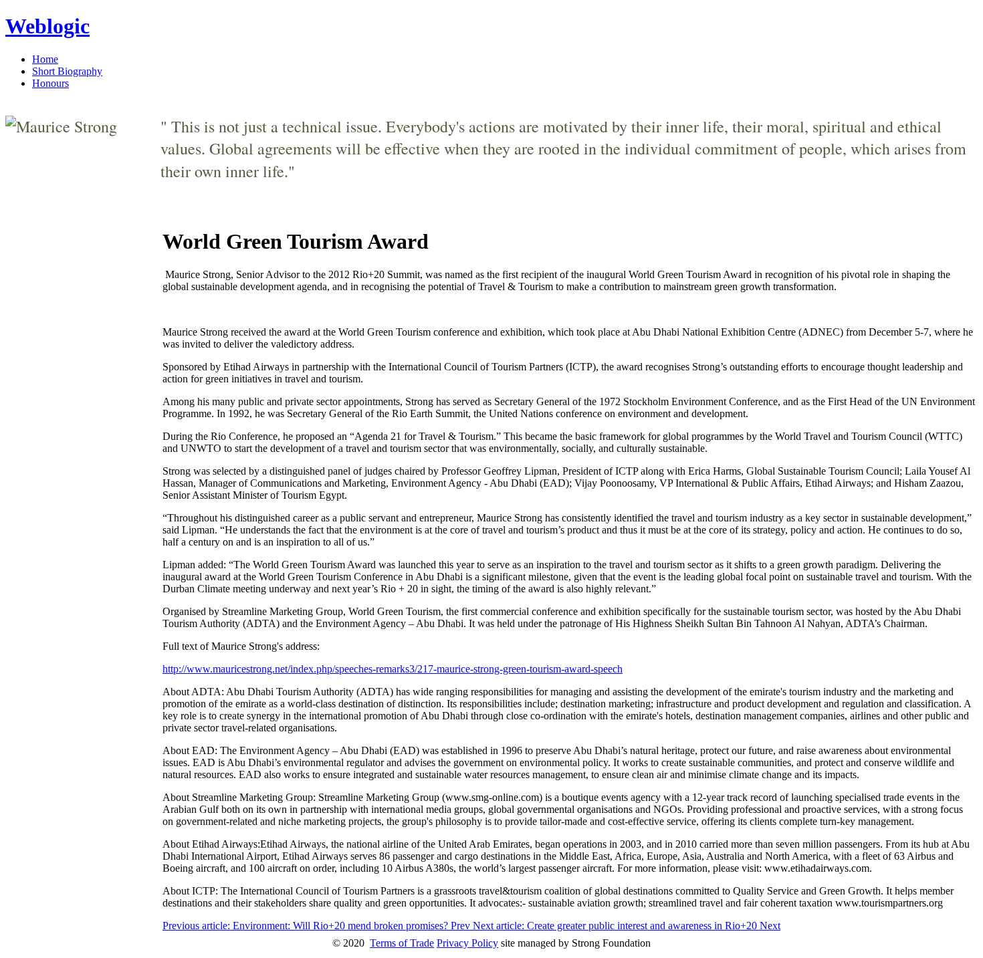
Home (45, 59)
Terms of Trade (402, 943)
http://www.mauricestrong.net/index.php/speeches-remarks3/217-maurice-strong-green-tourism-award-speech (392, 669)
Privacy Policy (467, 943)
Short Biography (67, 71)
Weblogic (47, 26)
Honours (50, 83)
